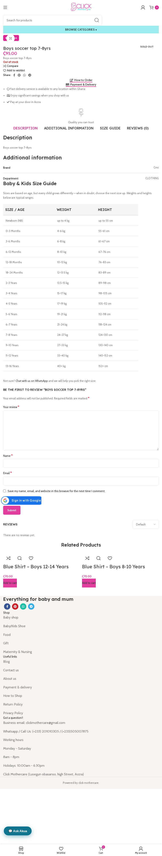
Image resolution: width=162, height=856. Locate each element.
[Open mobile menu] (5, 7)
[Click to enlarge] (10, 38)
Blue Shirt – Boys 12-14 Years (36, 567)
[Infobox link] (81, 117)
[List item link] (81, 617)
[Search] (96, 20)
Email (7, 473)
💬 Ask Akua (17, 831)
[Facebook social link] (14, 75)
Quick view (19, 558)
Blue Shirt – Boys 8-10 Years (113, 567)
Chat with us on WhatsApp (32, 381)
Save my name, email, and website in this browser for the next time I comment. (56, 491)
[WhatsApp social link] (24, 75)
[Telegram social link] (29, 75)
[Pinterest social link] (19, 75)
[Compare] (8, 558)
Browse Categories (81, 29)
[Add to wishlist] (31, 558)
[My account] (143, 7)
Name (8, 456)
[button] (10, 583)
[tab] (25, 128)
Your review (11, 407)
